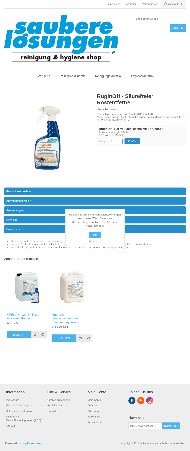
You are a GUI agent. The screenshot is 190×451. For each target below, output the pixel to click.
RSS (140, 400)
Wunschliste (95, 422)
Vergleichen (35, 334)
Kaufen (132, 141)
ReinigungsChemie (73, 76)
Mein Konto (94, 399)
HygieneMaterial (142, 76)
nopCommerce (32, 443)
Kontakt (10, 425)
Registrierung (113, 4)
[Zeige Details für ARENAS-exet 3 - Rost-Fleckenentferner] (27, 287)
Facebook (131, 400)
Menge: (103, 141)
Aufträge (93, 405)
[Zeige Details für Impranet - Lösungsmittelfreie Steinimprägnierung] (72, 287)
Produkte (52, 410)
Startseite (43, 76)
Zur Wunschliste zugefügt (43, 334)
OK (95, 235)
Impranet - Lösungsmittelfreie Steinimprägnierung (65, 318)
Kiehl (112, 109)
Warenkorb (94, 416)
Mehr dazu (95, 241)
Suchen (177, 27)
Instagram (149, 400)
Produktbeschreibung (19, 191)
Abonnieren (171, 425)
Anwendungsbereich (18, 200)
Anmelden (131, 4)
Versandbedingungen (18, 405)
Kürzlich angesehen (58, 399)
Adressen (93, 410)
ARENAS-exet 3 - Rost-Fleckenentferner (23, 316)
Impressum (12, 399)
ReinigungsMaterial (108, 76)
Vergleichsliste (55, 405)
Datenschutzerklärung (19, 410)
